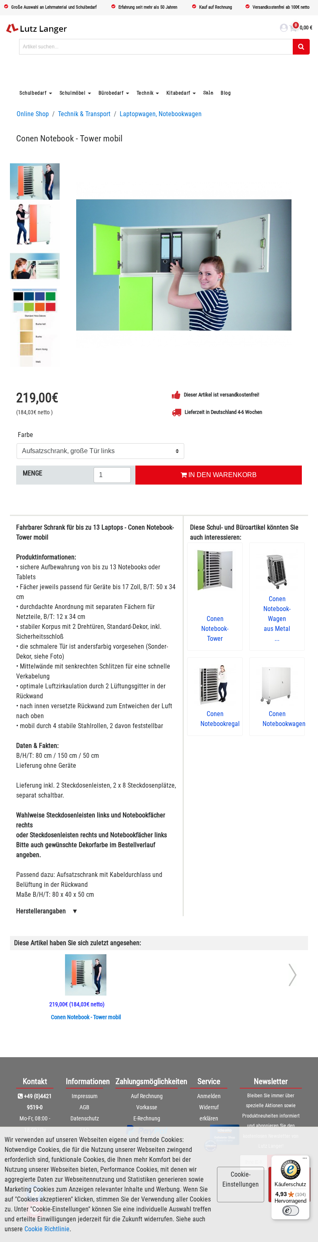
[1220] (35, 183)
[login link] (284, 29)
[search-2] (301, 47)
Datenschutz (84, 1118)
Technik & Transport (84, 114)
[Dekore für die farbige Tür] (35, 306)
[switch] (290, 1211)
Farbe (25, 435)
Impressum (85, 1096)
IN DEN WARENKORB (222, 474)
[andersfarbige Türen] (35, 224)
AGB (84, 1107)
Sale (208, 93)
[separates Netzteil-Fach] (35, 265)
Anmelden (209, 1096)
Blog (226, 93)
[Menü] (305, 1160)
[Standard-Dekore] (35, 347)
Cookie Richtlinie (47, 1229)
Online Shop (33, 114)
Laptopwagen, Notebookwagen (161, 114)
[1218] (184, 265)
